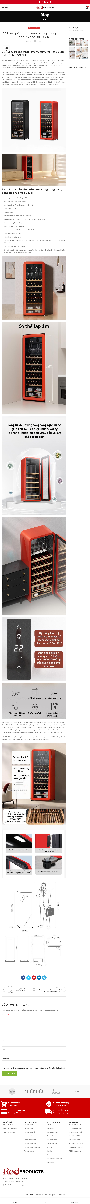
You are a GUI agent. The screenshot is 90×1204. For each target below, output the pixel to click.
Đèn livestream (52, 1140)
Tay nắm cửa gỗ (29, 1132)
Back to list (34, 989)
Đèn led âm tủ (51, 1136)
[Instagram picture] (72, 43)
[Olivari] (78, 1091)
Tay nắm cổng (29, 1124)
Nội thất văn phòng (75, 1128)
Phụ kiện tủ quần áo (76, 1143)
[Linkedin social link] (47, 2)
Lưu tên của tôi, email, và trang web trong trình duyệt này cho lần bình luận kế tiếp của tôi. (34, 1068)
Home (44, 19)
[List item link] (45, 1181)
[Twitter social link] (42, 2)
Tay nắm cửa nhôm (30, 1143)
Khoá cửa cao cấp (75, 1124)
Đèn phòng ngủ (52, 1143)
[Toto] (34, 1091)
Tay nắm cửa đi (29, 1128)
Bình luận (5, 1015)
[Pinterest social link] (44, 2)
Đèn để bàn (50, 1128)
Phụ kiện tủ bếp (74, 1140)
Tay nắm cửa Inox (30, 1136)
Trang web (5, 1059)
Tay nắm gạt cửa (29, 1151)
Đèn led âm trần (52, 1132)
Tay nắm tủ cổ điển (8, 1124)
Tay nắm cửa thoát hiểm (32, 1147)
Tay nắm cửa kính (30, 1140)
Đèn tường (50, 1162)
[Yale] (12, 1091)
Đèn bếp (49, 1124)
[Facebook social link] (39, 2)
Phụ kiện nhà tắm (75, 1136)
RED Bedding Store (75, 1151)
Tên (3, 1040)
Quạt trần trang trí (75, 1147)
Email (4, 1049)
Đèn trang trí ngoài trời (54, 1159)
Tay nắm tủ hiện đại (8, 1132)
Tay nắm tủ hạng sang (9, 1128)
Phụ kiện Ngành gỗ (75, 1132)
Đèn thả (49, 1151)
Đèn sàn (49, 1147)
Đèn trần (50, 1155)
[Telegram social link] (50, 2)
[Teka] (56, 1091)
